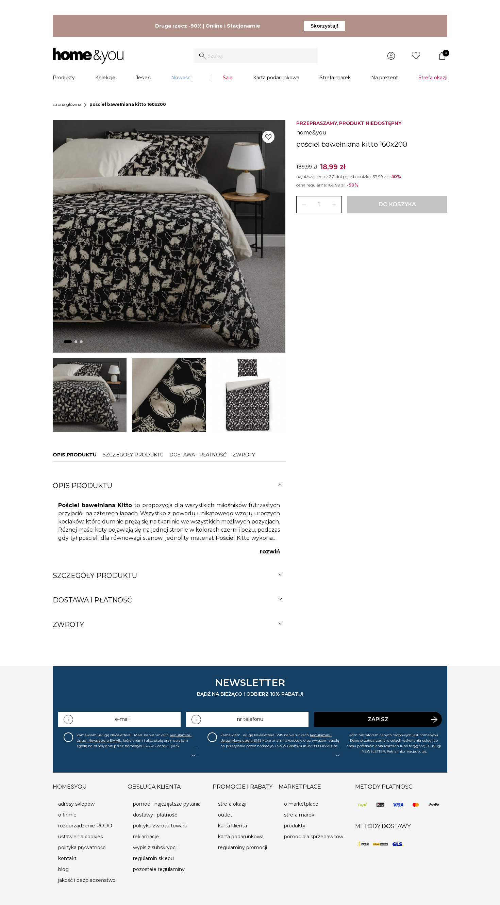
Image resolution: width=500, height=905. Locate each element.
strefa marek (299, 815)
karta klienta (232, 826)
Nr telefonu (250, 719)
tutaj (422, 751)
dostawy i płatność (155, 815)
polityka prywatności (82, 847)
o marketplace (301, 804)
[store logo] (88, 56)
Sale (228, 78)
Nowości (181, 78)
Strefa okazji (432, 78)
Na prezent (384, 78)
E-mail (122, 719)
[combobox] (256, 55)
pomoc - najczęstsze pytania (167, 804)
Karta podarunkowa (276, 78)
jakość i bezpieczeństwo (87, 880)
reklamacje (146, 837)
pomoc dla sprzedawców (313, 837)
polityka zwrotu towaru (160, 826)
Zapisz (378, 719)
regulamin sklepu (153, 858)
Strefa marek (335, 78)
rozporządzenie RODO (85, 826)
